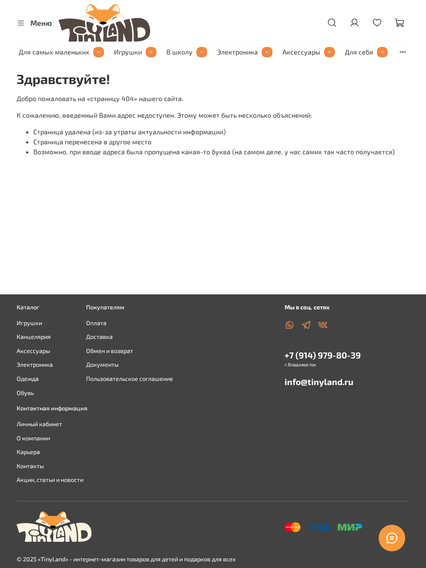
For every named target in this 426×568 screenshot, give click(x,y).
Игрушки (128, 52)
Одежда (28, 378)
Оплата (96, 322)
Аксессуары (301, 52)
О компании (33, 438)
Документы (102, 364)
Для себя (359, 52)
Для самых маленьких (54, 52)
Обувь (25, 392)
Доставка (99, 336)
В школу (179, 52)
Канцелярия (34, 336)
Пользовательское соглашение (129, 378)
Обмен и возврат (109, 350)
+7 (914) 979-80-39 (323, 355)
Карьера (28, 451)
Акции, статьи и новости (50, 479)
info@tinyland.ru (319, 381)
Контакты (30, 465)
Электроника (237, 52)
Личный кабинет (39, 423)
